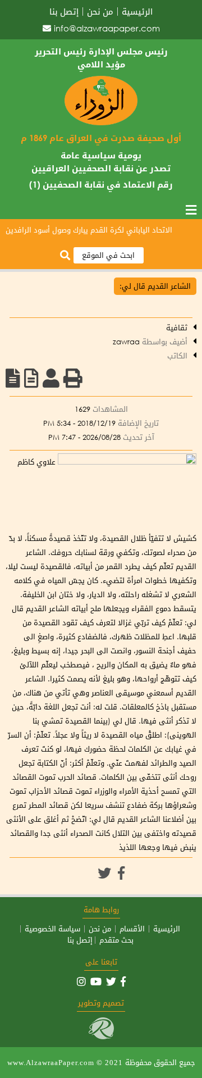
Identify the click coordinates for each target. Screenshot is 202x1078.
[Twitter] (104, 873)
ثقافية (176, 328)
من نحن (100, 11)
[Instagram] (81, 981)
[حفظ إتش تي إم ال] (31, 378)
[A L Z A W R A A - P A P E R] (101, 123)
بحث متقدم (116, 940)
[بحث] (65, 255)
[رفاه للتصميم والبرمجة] (101, 1036)
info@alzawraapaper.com (107, 28)
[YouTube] (96, 981)
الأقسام (132, 929)
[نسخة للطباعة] (72, 378)
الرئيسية (137, 11)
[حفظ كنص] (13, 378)
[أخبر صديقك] (51, 378)
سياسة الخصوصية (52, 929)
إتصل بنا (64, 11)
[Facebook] (121, 873)
